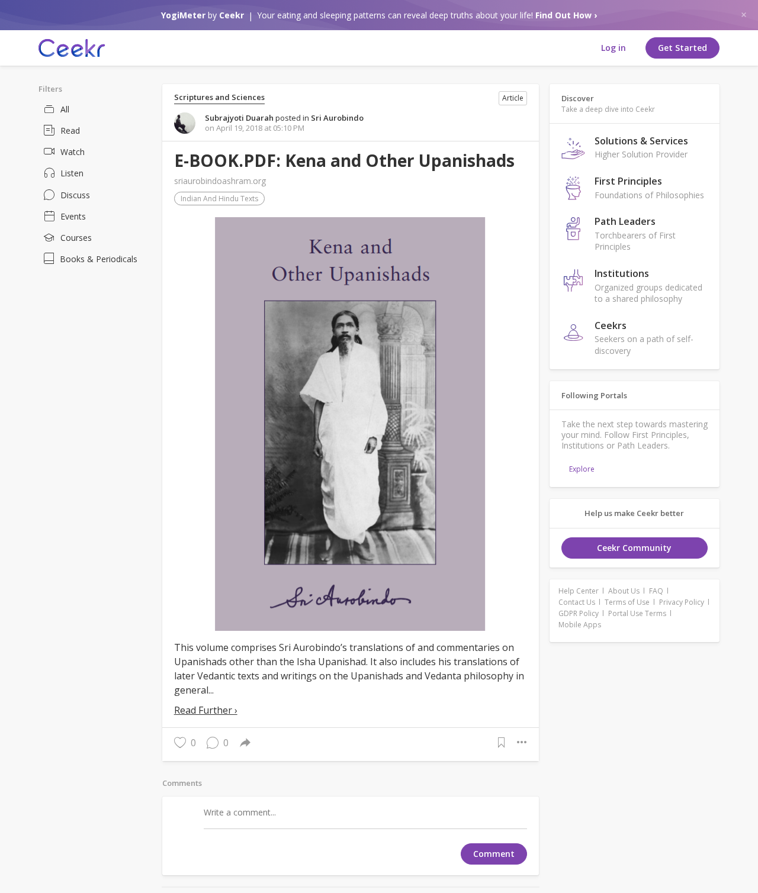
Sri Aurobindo (337, 117)
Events (73, 216)
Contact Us (576, 602)
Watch (72, 151)
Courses (76, 237)
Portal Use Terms (637, 613)
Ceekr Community (634, 547)
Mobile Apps (579, 625)
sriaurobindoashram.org (220, 180)
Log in (613, 47)
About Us (624, 591)
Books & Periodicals (98, 259)
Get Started (682, 47)
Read (70, 130)
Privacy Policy (681, 602)
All (64, 109)
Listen (71, 173)
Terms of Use (627, 602)
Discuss (75, 195)
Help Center (578, 591)
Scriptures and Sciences (219, 97)
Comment (494, 853)
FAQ (656, 591)
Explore (582, 469)
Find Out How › (566, 15)
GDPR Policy (578, 613)
